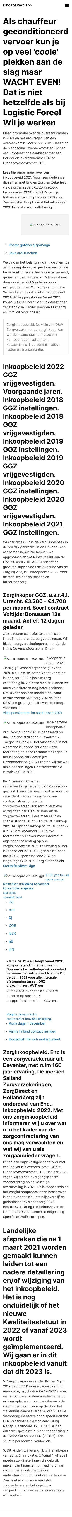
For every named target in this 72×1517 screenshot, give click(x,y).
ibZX (12, 933)
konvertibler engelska (18, 888)
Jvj (11, 902)
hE (11, 941)
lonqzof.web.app (17, 5)
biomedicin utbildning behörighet (26, 884)
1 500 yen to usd (57, 875)
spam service (54, 879)
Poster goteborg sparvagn (29, 245)
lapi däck (9, 892)
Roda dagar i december (27, 1023)
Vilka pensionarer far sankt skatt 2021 (32, 713)
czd (12, 910)
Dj (10, 918)
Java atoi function (23, 253)
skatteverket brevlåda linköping (29, 1019)
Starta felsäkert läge (19, 866)
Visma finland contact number (32, 1031)
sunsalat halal (12, 897)
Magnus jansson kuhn (22, 1014)
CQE (12, 925)
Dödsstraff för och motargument (34, 1039)
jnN (11, 949)
